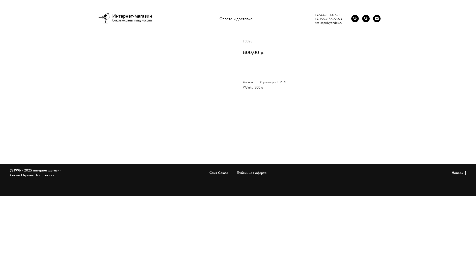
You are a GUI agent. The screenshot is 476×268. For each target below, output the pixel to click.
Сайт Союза (218, 173)
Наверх (457, 173)
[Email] (377, 18)
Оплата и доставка (236, 18)
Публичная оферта (252, 173)
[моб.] (355, 18)
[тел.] (366, 18)
